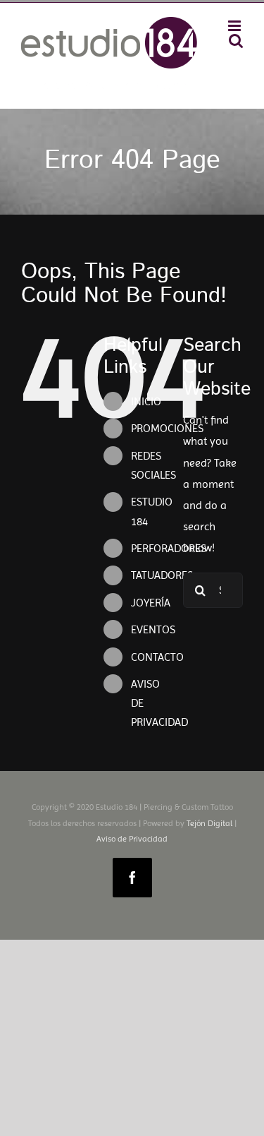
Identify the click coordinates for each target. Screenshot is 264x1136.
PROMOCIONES (167, 428)
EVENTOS (153, 629)
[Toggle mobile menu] (235, 25)
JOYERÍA (150, 602)
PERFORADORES (168, 548)
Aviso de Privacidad (132, 839)
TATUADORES (162, 575)
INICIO (146, 401)
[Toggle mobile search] (236, 40)
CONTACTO (157, 657)
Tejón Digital (209, 823)
